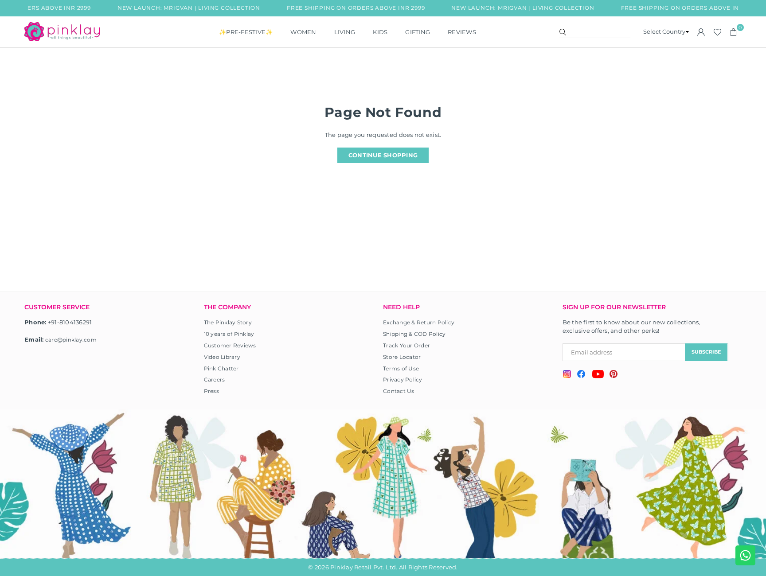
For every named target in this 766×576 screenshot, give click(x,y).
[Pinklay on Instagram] (567, 375)
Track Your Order (406, 345)
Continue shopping (383, 155)
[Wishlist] (717, 32)
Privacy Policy (402, 379)
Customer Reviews (230, 345)
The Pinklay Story (228, 322)
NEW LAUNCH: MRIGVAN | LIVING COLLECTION (180, 7)
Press (211, 391)
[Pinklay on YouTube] (598, 375)
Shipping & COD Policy (414, 334)
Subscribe (706, 352)
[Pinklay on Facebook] (581, 375)
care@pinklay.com (71, 339)
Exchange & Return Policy (418, 322)
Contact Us (398, 391)
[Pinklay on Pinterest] (613, 375)
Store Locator (402, 357)
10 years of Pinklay (229, 334)
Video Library (222, 357)
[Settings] (701, 32)
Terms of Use (401, 368)
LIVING (345, 31)
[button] (734, 32)
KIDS (380, 31)
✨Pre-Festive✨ (246, 31)
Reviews (462, 31)
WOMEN (303, 31)
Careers (214, 379)
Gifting (417, 31)
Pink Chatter (221, 368)
